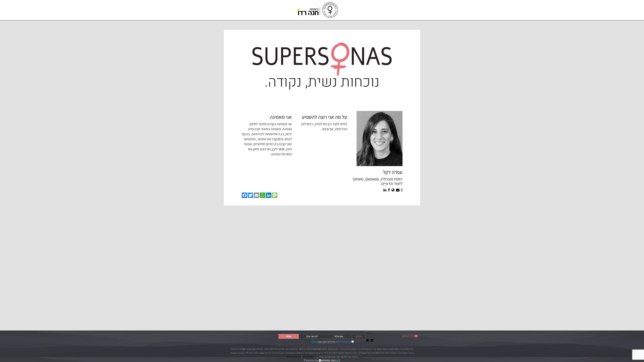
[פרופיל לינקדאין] (384, 190)
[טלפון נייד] (401, 190)
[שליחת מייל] (397, 190)
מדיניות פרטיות (293, 356)
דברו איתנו (408, 336)
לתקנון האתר (308, 356)
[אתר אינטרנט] (392, 190)
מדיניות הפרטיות (326, 341)
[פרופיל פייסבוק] (389, 190)
